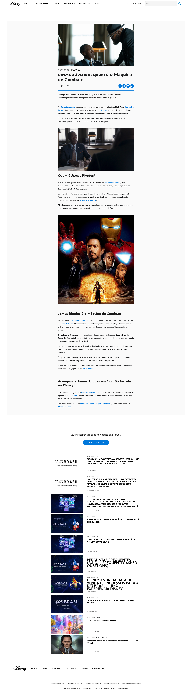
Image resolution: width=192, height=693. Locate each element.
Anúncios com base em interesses (131, 683)
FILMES (44, 668)
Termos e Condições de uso (93, 683)
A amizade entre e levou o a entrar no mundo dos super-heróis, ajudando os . (95, 367)
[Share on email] (128, 85)
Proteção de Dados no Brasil (75, 683)
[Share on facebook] (120, 86)
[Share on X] (124, 86)
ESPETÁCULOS (72, 668)
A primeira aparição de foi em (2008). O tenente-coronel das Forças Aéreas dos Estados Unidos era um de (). (94, 186)
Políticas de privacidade (57, 683)
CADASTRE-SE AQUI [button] (96, 442)
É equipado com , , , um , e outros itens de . (94, 359)
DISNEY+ (34, 668)
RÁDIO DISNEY (56, 668)
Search (179, 3)
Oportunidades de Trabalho (111, 683)
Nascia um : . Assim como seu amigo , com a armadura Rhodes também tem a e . (95, 349)
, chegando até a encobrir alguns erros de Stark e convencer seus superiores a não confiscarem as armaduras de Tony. (95, 206)
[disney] (19, 668)
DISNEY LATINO (98, 668)
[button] (136, 4)
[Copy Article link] (132, 86)
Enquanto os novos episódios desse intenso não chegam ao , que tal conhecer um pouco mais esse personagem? (92, 120)
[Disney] (14, 4)
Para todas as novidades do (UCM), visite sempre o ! (94, 405)
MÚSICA (85, 668)
